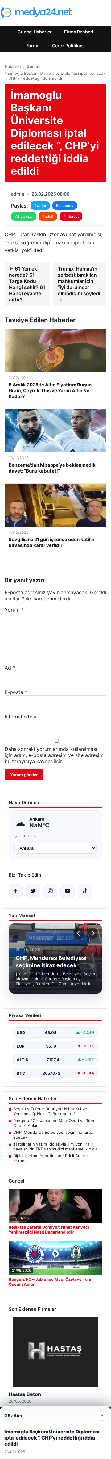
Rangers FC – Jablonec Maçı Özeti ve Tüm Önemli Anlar (53, 1123)
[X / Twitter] (33, 891)
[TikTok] (85, 891)
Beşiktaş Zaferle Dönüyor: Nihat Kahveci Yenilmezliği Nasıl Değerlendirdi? (51, 1111)
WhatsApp (23, 216)
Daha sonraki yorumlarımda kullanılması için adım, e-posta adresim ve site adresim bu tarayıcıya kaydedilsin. (54, 755)
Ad (10, 668)
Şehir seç (25, 836)
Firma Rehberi (78, 31)
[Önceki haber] (79, 933)
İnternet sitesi (20, 716)
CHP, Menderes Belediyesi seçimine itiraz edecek (53, 1135)
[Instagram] (50, 891)
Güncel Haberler (35, 31)
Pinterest (71, 216)
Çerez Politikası (68, 45)
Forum (33, 45)
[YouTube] (67, 891)
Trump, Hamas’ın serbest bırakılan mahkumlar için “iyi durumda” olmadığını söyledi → (79, 284)
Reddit (47, 216)
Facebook (64, 205)
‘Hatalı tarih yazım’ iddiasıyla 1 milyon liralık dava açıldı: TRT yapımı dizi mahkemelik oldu (55, 1146)
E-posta (16, 692)
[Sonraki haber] (92, 933)
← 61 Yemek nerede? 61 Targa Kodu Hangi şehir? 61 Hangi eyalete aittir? (27, 284)
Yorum (14, 610)
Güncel (33, 66)
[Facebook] (16, 891)
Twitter (40, 205)
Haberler (13, 66)
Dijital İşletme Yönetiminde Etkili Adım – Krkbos (50, 1158)
